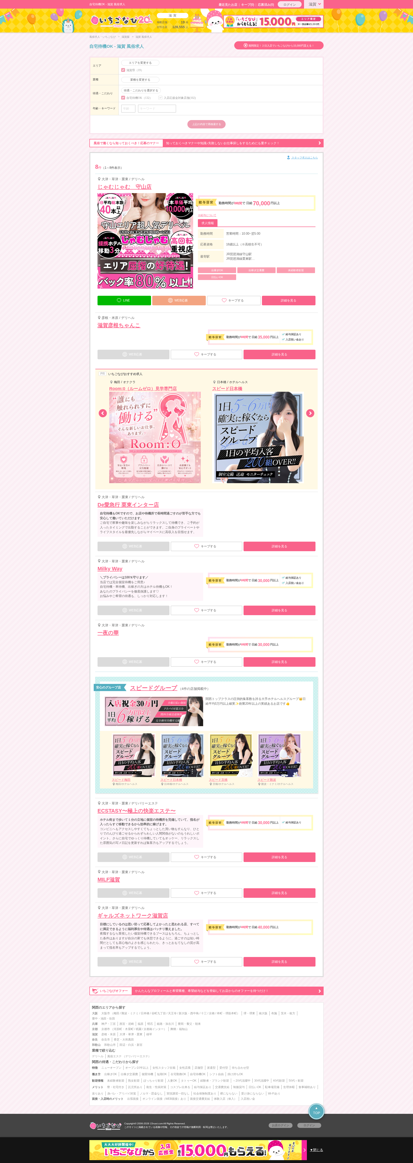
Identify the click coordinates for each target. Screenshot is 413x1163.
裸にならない (228, 1093)
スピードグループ (153, 688)
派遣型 (211, 1067)
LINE (126, 300)
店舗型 (199, 1067)
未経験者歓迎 (115, 1080)
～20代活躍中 (241, 1080)
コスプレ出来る (180, 1087)
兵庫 (95, 1024)
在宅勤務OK (178, 1074)
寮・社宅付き (115, 1087)
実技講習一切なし (178, 1093)
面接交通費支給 (200, 1098)
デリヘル (97, 1056)
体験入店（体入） (225, 1098)
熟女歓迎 (134, 1080)
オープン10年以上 (137, 1067)
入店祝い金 (248, 1098)
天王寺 (172, 1013)
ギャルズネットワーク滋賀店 (133, 916)
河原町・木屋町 (124, 1029)
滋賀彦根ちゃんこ (119, 325)
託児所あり (135, 1087)
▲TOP (316, 1110)
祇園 (138, 1029)
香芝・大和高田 (124, 1039)
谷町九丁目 (159, 1013)
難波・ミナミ (130, 1013)
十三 (204, 1013)
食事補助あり (307, 1087)
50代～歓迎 (296, 1080)
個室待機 (147, 1074)
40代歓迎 (279, 1080)
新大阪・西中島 (189, 1013)
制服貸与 (239, 1087)
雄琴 (149, 1034)
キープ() (247, 4)
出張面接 (133, 1098)
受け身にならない (252, 1093)
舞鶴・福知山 (179, 1029)
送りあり (97, 1093)
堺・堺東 (249, 1013)
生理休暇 (289, 1087)
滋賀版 (126, 36)
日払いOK (255, 1087)
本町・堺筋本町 (227, 1013)
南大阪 (263, 1013)
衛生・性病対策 (156, 1087)
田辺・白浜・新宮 (131, 1045)
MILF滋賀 (109, 880)
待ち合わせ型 (240, 1067)
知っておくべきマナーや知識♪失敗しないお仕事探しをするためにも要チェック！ (187, 143)
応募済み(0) (266, 4)
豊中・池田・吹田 (103, 1018)
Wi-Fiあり (274, 1093)
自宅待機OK (198, 1074)
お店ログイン (280, 1125)
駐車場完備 (272, 1087)
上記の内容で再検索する (206, 124)
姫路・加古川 (165, 1024)
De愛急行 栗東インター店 (128, 505)
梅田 (116, 1013)
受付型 (223, 1067)
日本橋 (145, 1013)
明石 (150, 1024)
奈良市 (105, 1039)
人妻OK (172, 1080)
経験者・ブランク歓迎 (214, 1080)
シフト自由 (216, 1074)
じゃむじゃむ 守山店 (125, 187)
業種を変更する (140, 79)
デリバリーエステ (136, 1056)
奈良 (95, 1039)
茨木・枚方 (288, 1013)
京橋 (212, 1013)
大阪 (95, 1013)
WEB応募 (181, 300)
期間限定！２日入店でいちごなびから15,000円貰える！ (281, 45)
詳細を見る (288, 300)
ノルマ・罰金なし (151, 1093)
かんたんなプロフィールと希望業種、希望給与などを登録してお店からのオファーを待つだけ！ (184, 991)
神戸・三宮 (108, 1024)
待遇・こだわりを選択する (141, 90)
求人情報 (207, 223)
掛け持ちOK (235, 1074)
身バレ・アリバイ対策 (121, 1093)
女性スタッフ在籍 (163, 1067)
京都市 (105, 1029)
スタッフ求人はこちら (304, 157)
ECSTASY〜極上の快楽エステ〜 (137, 811)
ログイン (289, 4)
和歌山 (96, 1045)
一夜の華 (108, 633)
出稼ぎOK (110, 1074)
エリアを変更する (140, 62)
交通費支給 (222, 1087)
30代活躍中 (261, 1080)
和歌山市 (110, 1045)
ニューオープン (111, 1067)
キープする (236, 300)
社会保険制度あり (204, 1093)
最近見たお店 (228, 4)
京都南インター (154, 1029)
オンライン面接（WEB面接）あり (164, 1098)
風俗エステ (114, 1056)
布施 (274, 1013)
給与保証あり (202, 1087)
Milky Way (110, 569)
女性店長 (185, 1067)
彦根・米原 (108, 1034)
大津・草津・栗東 (131, 1034)
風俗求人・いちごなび (102, 36)
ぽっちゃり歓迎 (153, 1080)
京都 (95, 1029)
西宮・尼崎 (127, 1024)
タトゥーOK (188, 1080)
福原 (140, 1024)
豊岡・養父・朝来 (189, 1024)
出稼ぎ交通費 (129, 1074)
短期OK (162, 1074)
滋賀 (312, 4)
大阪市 (105, 1013)
